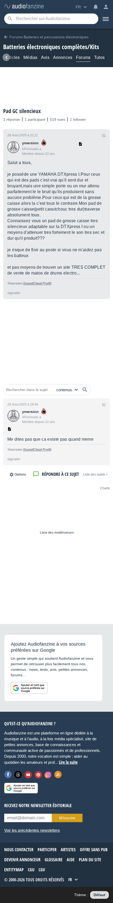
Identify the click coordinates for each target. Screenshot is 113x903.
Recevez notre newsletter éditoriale (38, 805)
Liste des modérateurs (57, 532)
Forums (83, 57)
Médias (30, 57)
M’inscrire (67, 818)
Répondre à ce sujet (60, 474)
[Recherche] (9, 18)
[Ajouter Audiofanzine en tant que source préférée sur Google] (29, 688)
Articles (13, 57)
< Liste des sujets (95, 474)
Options (20, 474)
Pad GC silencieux (22, 111)
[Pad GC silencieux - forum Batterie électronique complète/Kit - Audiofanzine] (24, 6)
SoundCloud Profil (37, 283)
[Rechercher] (85, 389)
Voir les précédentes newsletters (32, 830)
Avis (45, 57)
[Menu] (105, 19)
